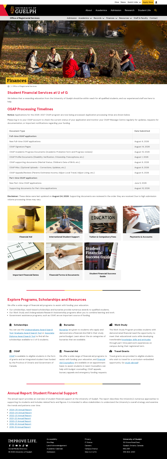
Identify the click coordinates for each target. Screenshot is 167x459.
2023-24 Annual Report (20, 412)
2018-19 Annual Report (20, 427)
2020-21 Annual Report (20, 421)
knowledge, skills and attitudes (136, 339)
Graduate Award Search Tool (28, 333)
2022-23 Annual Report (20, 415)
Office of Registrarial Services (24, 86)
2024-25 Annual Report (20, 409)
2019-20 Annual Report (20, 424)
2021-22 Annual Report (20, 418)
